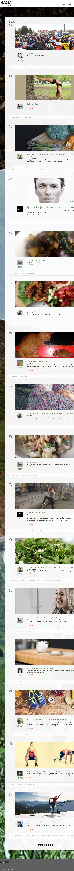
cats (15, 376)
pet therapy (20, 376)
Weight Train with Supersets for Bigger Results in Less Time (46, 771)
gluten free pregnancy (16, 427)
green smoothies (28, 580)
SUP (46, 222)
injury (22, 631)
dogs (17, 376)
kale (31, 273)
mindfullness (25, 169)
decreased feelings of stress (22, 835)
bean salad (14, 475)
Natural (29, 169)
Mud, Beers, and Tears (34, 53)
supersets (29, 784)
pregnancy (24, 324)
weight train (33, 784)
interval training (29, 530)
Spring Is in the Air (33, 104)
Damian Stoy (20, 734)
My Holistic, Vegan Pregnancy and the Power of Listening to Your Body (50, 413)
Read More (30, 58)
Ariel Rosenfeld (14, 734)
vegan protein (39, 475)
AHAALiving (18, 169)
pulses (33, 475)
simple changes (60, 580)
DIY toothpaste (22, 681)
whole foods (27, 836)
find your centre (42, 835)
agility (13, 530)
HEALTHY (64, 4)
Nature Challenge (66, 835)
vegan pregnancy (37, 324)
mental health (55, 580)
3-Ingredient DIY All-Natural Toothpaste (40, 669)
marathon (29, 734)
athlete (20, 222)
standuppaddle (43, 222)
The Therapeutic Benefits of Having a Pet (40, 361)
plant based (28, 427)
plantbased (20, 324)
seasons (28, 117)
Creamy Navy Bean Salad (35, 462)
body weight (17, 530)
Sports (39, 222)
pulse (31, 475)
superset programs (24, 784)
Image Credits (10, 869)
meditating (51, 580)
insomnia (61, 835)
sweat (49, 222)
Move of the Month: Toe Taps (36, 513)
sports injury (28, 631)
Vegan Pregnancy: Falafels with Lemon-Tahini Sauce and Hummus (48, 311)
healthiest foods (41, 580)
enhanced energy (36, 835)
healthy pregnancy (15, 324)
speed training (38, 530)
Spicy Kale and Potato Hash (36, 260)
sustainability (40, 169)
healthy (21, 169)
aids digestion (14, 835)
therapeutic (26, 376)
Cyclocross (17, 66)
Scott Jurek (39, 734)
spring (31, 117)
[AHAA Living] (7, 3)
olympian (33, 222)
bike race (13, 66)
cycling (16, 631)
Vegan (33, 273)
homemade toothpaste (30, 681)
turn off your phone (18, 836)
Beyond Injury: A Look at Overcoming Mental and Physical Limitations (50, 618)
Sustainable (44, 169)
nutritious (35, 169)
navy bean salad (19, 475)
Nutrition (32, 169)
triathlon (51, 222)
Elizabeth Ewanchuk (30, 835)
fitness (27, 222)
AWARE (69, 4)
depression (19, 631)
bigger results (14, 784)
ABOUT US (68, 862)
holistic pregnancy (23, 427)
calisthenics (21, 530)
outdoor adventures (20, 117)
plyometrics (34, 530)
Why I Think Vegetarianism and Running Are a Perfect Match (46, 719)
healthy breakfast (21, 273)
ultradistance (46, 734)
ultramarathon (51, 734)
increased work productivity (55, 835)
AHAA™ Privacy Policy (4, 869)
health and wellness (34, 580)
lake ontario (14, 117)
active (13, 222)
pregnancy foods (29, 324)
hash (17, 273)
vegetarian (55, 734)
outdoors (25, 117)
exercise (24, 530)
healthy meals (46, 580)
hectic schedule (47, 835)
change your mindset (15, 580)
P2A (25, 66)
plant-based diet (34, 734)
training (42, 734)
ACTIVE (58, 4)
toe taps (42, 530)
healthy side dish (27, 273)
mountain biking (22, 66)
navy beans (23, 475)
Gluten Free (14, 273)
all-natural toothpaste (16, 681)
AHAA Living (14, 169)
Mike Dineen (19, 784)
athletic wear (24, 222)
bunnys (13, 376)
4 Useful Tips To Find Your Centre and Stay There (43, 822)
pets (23, 376)
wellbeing (23, 836)
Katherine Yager (24, 734)
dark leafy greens (22, 580)
